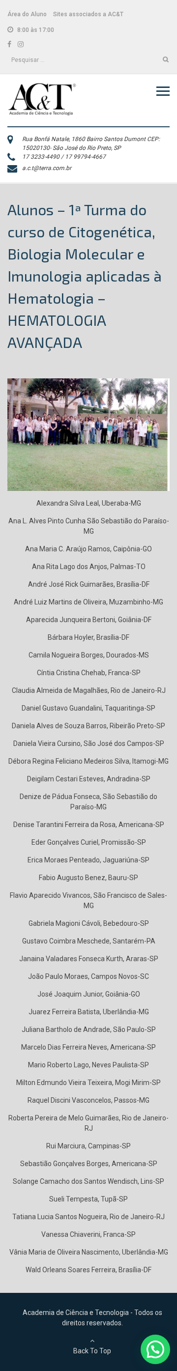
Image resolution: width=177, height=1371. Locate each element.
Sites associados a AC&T (88, 14)
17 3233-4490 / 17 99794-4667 (64, 156)
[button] (155, 1349)
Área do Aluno (27, 14)
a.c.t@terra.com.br (46, 168)
